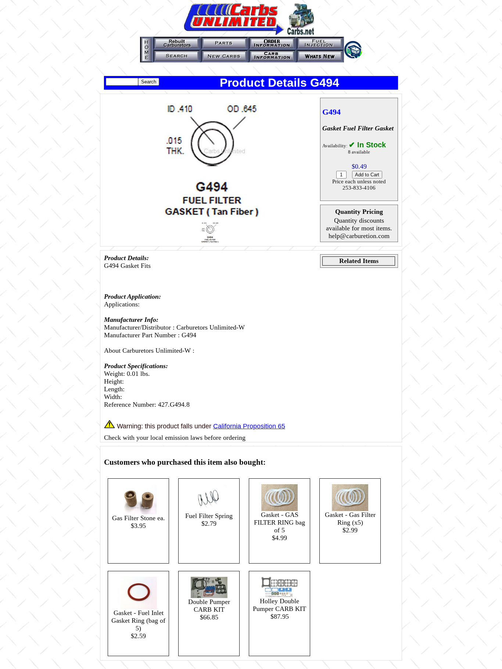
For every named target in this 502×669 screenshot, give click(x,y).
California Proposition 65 (249, 426)
